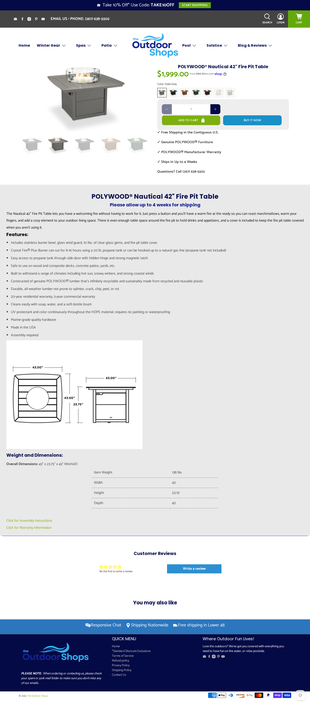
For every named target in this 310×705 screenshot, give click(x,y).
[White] (219, 92)
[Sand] (230, 92)
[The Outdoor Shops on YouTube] (44, 20)
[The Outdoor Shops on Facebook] (24, 20)
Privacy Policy (121, 665)
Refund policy (120, 660)
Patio (106, 45)
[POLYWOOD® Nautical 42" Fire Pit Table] (87, 98)
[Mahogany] (207, 92)
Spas (81, 45)
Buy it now (252, 120)
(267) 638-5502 (97, 19)
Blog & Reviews (252, 45)
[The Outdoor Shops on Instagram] (30, 20)
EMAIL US (59, 19)
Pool (186, 45)
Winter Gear (48, 45)
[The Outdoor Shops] (155, 45)
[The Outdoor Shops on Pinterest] (38, 20)
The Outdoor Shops (37, 696)
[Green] (196, 92)
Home (24, 45)
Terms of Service (123, 656)
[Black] (173, 92)
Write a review (194, 569)
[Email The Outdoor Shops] (17, 20)
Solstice (214, 45)
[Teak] (184, 92)
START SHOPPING (195, 5)
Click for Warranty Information (29, 528)
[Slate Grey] (162, 92)
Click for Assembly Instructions (29, 521)
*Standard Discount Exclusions (131, 651)
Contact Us (119, 675)
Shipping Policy (121, 670)
